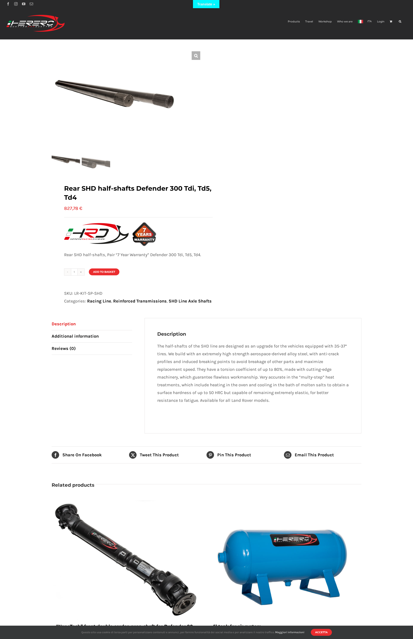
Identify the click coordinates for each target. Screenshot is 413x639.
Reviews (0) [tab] (64, 348)
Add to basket (104, 271)
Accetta (321, 632)
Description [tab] (64, 323)
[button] (400, 21)
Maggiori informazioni (289, 632)
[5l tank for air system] (285, 560)
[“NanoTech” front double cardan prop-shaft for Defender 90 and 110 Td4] (128, 560)
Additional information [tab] (75, 336)
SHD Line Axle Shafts (190, 301)
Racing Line (99, 301)
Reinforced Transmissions (140, 301)
